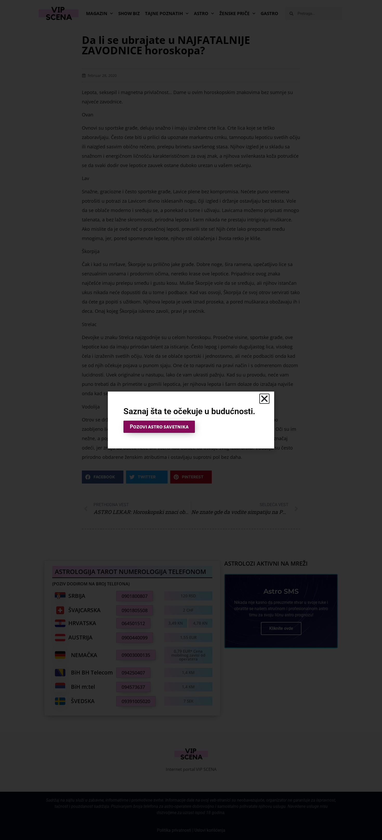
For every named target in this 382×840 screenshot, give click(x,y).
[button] (264, 398)
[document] (191, 420)
